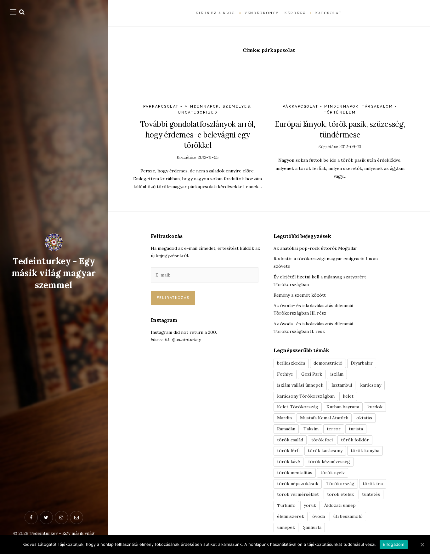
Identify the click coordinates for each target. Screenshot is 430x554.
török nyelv (332, 472)
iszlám (336, 374)
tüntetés (371, 494)
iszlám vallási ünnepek (300, 385)
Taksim (311, 429)
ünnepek (286, 527)
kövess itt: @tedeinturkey (176, 339)
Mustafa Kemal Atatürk (324, 418)
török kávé (288, 461)
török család (290, 440)
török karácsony (325, 450)
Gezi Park (311, 374)
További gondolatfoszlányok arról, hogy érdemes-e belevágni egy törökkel (197, 134)
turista (356, 429)
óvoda (318, 516)
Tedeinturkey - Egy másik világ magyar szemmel (54, 273)
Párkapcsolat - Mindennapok (181, 106)
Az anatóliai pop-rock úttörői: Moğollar (315, 248)
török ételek (340, 494)
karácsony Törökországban (306, 396)
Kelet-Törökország (297, 407)
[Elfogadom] (422, 544)
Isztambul (341, 385)
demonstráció (328, 363)
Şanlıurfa (312, 527)
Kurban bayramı (342, 407)
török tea (373, 483)
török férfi (288, 450)
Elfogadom (393, 544)
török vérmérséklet (298, 494)
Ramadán (286, 429)
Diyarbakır (362, 363)
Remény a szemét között (300, 295)
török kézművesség (329, 461)
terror (334, 429)
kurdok (374, 407)
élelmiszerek (290, 516)
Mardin (284, 418)
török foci (322, 440)
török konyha (365, 450)
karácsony (370, 385)
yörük (310, 505)
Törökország (340, 483)
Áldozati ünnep (340, 505)
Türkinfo (286, 505)
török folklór (355, 440)
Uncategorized (198, 112)
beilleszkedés (291, 363)
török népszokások (297, 483)
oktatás (364, 418)
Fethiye (285, 374)
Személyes (237, 106)
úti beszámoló (348, 516)
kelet (348, 396)
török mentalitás (294, 472)
